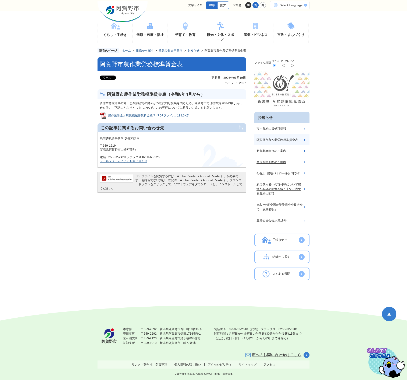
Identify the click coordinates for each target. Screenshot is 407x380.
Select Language (291, 5)
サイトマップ (247, 364)
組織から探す (145, 50)
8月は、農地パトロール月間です (278, 173)
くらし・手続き (115, 34)
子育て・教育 (185, 34)
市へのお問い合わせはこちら (276, 355)
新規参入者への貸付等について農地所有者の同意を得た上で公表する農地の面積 (278, 189)
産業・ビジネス (256, 34)
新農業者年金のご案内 (271, 151)
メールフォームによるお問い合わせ (123, 161)
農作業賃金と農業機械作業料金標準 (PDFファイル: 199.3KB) (149, 115)
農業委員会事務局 (171, 50)
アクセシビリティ (220, 364)
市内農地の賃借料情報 (271, 128)
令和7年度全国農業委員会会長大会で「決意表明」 (279, 207)
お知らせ (193, 50)
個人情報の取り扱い (187, 364)
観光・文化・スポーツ (220, 37)
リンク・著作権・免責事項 (149, 364)
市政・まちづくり (290, 34)
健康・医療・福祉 (150, 34)
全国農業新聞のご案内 (271, 162)
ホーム (126, 50)
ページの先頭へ (389, 314)
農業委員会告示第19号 (271, 220)
